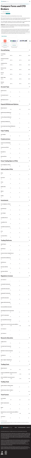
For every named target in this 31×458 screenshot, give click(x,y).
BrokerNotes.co (5, 1)
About (16, 427)
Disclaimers (21, 431)
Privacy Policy (25, 431)
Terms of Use (17, 431)
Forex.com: (2, 422)
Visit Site (5, 45)
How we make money (22, 427)
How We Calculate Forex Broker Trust (22, 448)
